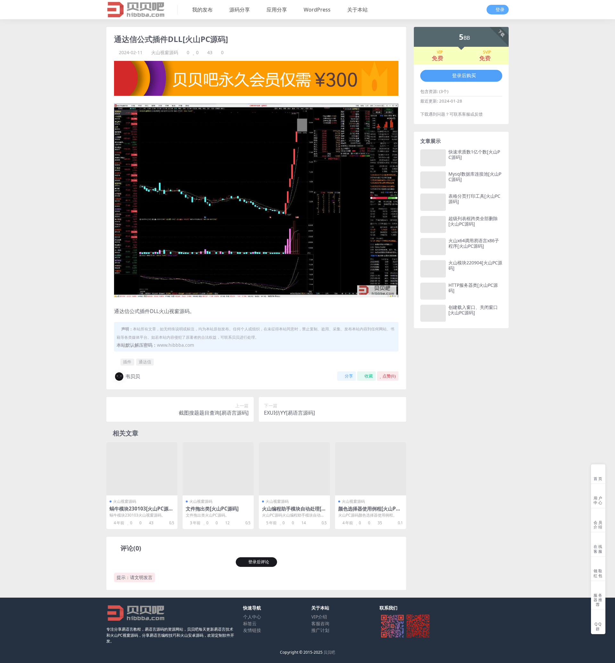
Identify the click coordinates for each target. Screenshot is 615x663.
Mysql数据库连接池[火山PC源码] (474, 176)
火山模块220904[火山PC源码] (475, 265)
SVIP (487, 52)
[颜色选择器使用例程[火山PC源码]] (370, 469)
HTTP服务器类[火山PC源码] (473, 288)
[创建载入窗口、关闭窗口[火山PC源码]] (433, 313)
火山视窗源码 (164, 52)
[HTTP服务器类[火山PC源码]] (433, 291)
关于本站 (357, 9)
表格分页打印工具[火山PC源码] (474, 198)
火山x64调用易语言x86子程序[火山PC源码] (473, 243)
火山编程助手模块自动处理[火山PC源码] (294, 511)
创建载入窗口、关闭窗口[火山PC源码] (473, 310)
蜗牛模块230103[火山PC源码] (139, 511)
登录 (500, 9)
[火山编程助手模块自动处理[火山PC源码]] (294, 469)
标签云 (250, 623)
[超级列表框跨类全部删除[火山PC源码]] (433, 224)
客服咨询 (320, 623)
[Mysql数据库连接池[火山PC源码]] (433, 179)
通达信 (145, 362)
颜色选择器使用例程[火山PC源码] (368, 511)
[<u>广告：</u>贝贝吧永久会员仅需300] (256, 78)
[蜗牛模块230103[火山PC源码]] (141, 469)
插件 (127, 362)
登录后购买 (464, 75)
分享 (349, 376)
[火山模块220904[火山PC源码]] (433, 268)
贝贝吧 (329, 652)
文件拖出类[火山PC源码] (212, 508)
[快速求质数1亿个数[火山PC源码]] (433, 157)
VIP (440, 52)
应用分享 (276, 9)
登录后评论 (258, 561)
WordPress (317, 9)
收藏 (369, 376)
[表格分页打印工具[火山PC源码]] (433, 202)
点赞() (389, 376)
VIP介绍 (319, 617)
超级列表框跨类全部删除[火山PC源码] (473, 221)
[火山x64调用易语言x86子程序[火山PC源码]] (433, 246)
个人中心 (252, 617)
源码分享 (239, 9)
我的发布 (202, 9)
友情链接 (252, 630)
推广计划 (320, 630)
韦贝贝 (133, 376)
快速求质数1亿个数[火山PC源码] (474, 154)
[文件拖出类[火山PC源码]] (218, 469)
